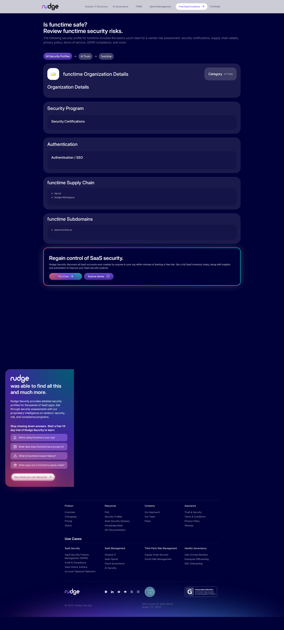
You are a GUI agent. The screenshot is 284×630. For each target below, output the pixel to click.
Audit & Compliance (75, 562)
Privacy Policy (192, 521)
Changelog (70, 516)
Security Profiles (113, 516)
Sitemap (189, 525)
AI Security (111, 568)
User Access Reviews (196, 554)
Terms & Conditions (195, 516)
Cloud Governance (115, 563)
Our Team (150, 516)
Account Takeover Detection (80, 571)
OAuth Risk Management (158, 559)
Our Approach (152, 512)
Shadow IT (110, 554)
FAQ (107, 512)
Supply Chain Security (156, 554)
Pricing (68, 521)
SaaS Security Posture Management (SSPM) (77, 556)
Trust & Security (193, 512)
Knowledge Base (114, 525)
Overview (70, 512)
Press (148, 521)
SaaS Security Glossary (117, 521)
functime (106, 56)
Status (68, 525)
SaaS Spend (111, 559)
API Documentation (115, 529)
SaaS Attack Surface (76, 567)
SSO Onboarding (194, 563)
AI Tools (85, 56)
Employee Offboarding (197, 559)
